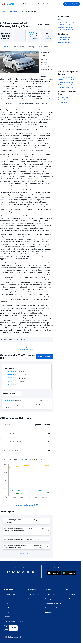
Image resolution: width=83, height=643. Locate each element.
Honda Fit (61, 100)
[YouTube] (18, 573)
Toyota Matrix (63, 102)
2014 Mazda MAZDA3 (65, 37)
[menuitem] (19, 4)
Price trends (8, 612)
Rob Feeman (27, 339)
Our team (8, 599)
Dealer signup (33, 594)
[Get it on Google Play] (69, 573)
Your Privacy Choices (53, 603)
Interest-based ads (52, 608)
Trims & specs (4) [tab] (44, 47)
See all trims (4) (25, 553)
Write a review (45, 24)
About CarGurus (10, 594)
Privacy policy (50, 599)
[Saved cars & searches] (60, 4)
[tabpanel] (26, 382)
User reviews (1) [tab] (19, 47)
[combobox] (14, 637)
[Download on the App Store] (54, 573)
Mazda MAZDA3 (63, 97)
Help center (70, 594)
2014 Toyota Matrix (64, 42)
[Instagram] (23, 573)
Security (48, 612)
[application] (26, 479)
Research (13, 11)
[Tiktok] (33, 573)
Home (4, 11)
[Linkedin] (28, 573)
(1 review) (33, 38)
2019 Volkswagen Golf (66, 24)
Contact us (70, 599)
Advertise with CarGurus (13, 621)
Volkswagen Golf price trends (25, 505)
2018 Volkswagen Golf (66, 27)
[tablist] (26, 46)
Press (6, 603)
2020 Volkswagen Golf (66, 22)
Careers (7, 617)
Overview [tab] (5, 47)
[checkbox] (5, 371)
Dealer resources (34, 599)
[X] (13, 573)
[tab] (26, 348)
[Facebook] (8, 573)
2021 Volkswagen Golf (65, 20)
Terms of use (50, 594)
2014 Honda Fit (63, 39)
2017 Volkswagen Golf (65, 29)
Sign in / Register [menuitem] (71, 4)
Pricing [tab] (31, 47)
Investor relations (11, 608)
